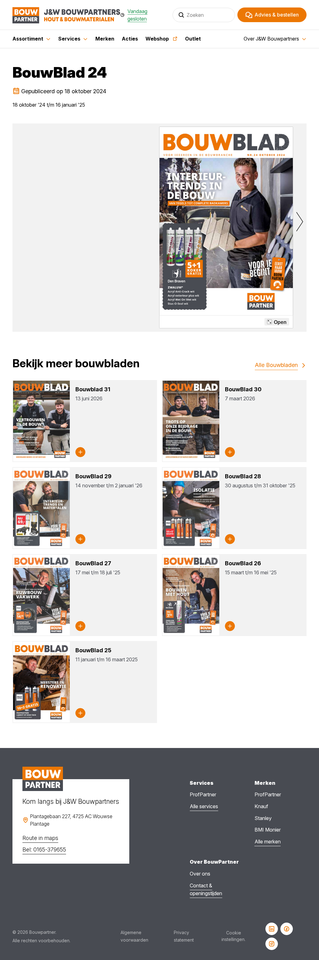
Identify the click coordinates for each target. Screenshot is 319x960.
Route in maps (40, 838)
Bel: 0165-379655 (44, 849)
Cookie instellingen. (233, 936)
